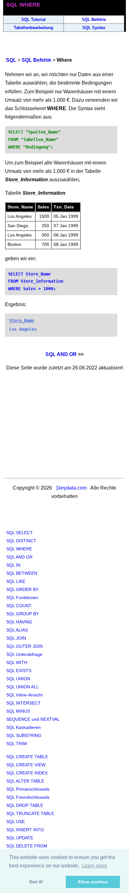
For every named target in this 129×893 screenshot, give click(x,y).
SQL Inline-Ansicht (24, 694)
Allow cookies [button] (93, 881)
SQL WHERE (19, 548)
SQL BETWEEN (21, 573)
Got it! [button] (36, 881)
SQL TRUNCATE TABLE (30, 813)
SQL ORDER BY (22, 589)
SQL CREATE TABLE (27, 756)
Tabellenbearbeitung (33, 27)
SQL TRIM (16, 743)
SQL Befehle (94, 19)
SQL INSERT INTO (25, 829)
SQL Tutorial (33, 19)
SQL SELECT (19, 532)
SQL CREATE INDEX (27, 772)
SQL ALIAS (17, 629)
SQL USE (15, 821)
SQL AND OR (61, 354)
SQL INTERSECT (23, 702)
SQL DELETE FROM (26, 845)
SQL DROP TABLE (24, 805)
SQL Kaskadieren (23, 727)
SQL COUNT (19, 605)
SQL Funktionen (22, 597)
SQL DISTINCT (21, 540)
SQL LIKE (15, 581)
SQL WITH (16, 662)
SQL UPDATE (19, 837)
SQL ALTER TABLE (25, 780)
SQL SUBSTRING (23, 735)
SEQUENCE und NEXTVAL (33, 719)
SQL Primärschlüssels (27, 789)
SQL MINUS (18, 711)
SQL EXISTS (18, 670)
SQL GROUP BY (22, 613)
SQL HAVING (19, 621)
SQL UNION (18, 678)
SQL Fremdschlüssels (27, 797)
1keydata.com (71, 487)
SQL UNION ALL (22, 686)
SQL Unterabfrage (24, 654)
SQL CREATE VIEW (25, 764)
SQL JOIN (16, 638)
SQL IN (13, 565)
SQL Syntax (93, 27)
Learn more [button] (94, 865)
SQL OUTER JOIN (24, 646)
